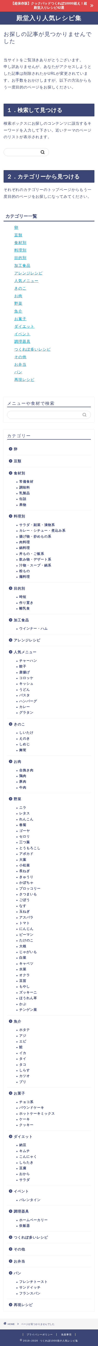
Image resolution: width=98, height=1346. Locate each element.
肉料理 (24, 542)
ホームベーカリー (33, 1220)
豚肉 (22, 781)
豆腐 (22, 1168)
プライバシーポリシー (40, 1334)
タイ (22, 1058)
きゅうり (26, 877)
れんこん (26, 819)
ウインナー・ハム (33, 628)
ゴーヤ (24, 831)
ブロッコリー (30, 888)
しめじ (24, 744)
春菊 (22, 825)
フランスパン (30, 1293)
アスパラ (26, 917)
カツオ (24, 1076)
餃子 (22, 666)
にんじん (26, 929)
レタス (24, 813)
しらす (24, 1070)
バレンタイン (30, 1200)
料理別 (20, 250)
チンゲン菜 (28, 1009)
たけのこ (26, 940)
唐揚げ (24, 672)
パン (18, 372)
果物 (22, 505)
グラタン (26, 712)
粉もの (24, 571)
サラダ (24, 1180)
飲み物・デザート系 (35, 559)
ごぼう (24, 900)
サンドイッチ (30, 1287)
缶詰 (22, 499)
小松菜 (24, 865)
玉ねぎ (24, 911)
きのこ (20, 288)
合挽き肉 (26, 770)
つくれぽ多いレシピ (32, 349)
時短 (22, 597)
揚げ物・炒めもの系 (35, 536)
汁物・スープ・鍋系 (35, 565)
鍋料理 (24, 548)
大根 (22, 946)
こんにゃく (28, 1156)
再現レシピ (24, 380)
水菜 (22, 969)
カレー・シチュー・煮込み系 (42, 530)
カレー (24, 707)
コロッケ (26, 678)
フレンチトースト (33, 1282)
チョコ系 (26, 1102)
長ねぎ (24, 871)
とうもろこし (30, 848)
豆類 (18, 235)
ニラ (22, 807)
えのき (24, 738)
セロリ (24, 836)
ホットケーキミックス (37, 1113)
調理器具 (22, 342)
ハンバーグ (28, 701)
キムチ (24, 1151)
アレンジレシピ (28, 273)
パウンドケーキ (31, 1107)
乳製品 (24, 493)
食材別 (20, 243)
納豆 (22, 1145)
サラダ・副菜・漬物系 (37, 525)
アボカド (26, 854)
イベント (22, 334)
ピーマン (26, 934)
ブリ (22, 1082)
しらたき (26, 1162)
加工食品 (22, 266)
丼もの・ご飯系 (31, 554)
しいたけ (26, 732)
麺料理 (24, 576)
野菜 (18, 303)
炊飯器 (24, 1225)
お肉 (18, 296)
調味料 (24, 487)
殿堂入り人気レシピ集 (49, 18)
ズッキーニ (28, 992)
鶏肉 (22, 776)
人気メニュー (26, 281)
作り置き (26, 603)
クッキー (26, 1125)
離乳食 (24, 608)
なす (22, 906)
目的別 (20, 258)
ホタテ (24, 1030)
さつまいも (28, 894)
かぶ (22, 1004)
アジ (22, 1035)
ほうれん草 (28, 998)
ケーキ (24, 1119)
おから (24, 1174)
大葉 (22, 859)
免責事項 (66, 1334)
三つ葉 (24, 842)
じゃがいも (28, 952)
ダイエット (24, 326)
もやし (24, 986)
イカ (22, 1053)
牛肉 (22, 787)
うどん (24, 689)
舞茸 (22, 750)
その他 (20, 357)
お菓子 (20, 319)
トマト (24, 923)
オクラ (24, 975)
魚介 (18, 311)
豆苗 (22, 981)
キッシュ (26, 683)
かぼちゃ (26, 882)
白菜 (22, 957)
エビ (22, 1041)
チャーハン (28, 660)
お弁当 (20, 364)
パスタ (24, 695)
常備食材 (26, 481)
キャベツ (26, 963)
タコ (22, 1064)
